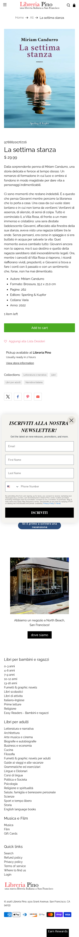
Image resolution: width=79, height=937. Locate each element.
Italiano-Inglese (14, 700)
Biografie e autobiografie (20, 741)
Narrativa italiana (34, 382)
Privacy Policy (48, 503)
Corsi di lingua (13, 775)
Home (19, 17)
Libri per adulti (13, 382)
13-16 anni (10, 683)
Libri (53, 374)
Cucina (8, 749)
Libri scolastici (13, 691)
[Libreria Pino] (39, 5)
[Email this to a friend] (38, 397)
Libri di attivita (13, 696)
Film (7, 829)
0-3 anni (9, 666)
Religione (10, 708)
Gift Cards (10, 833)
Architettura (12, 733)
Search (8, 853)
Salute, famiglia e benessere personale (30, 792)
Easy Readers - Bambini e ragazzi (26, 713)
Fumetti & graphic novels (20, 687)
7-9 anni (9, 674)
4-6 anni (9, 670)
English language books (20, 809)
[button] (24, 341)
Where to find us (15, 870)
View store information (20, 363)
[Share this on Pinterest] (28, 397)
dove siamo (39, 635)
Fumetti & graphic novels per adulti (27, 758)
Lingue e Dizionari (15, 771)
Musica (8, 825)
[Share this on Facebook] (18, 397)
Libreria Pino (20, 901)
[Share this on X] (8, 397)
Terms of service (15, 866)
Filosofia (9, 754)
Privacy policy (13, 861)
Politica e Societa (15, 779)
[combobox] (12, 486)
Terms (58, 503)
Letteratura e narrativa (34, 374)
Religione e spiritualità (18, 788)
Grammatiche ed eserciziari (22, 766)
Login (7, 874)
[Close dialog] (71, 420)
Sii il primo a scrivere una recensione (39, 525)
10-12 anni (10, 679)
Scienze (9, 796)
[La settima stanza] (39, 78)
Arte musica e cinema (18, 737)
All (32, 17)
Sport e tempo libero (18, 800)
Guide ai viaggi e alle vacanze (23, 762)
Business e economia (18, 745)
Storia (8, 805)
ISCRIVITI (39, 512)
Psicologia (11, 783)
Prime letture (12, 704)
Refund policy (13, 857)
